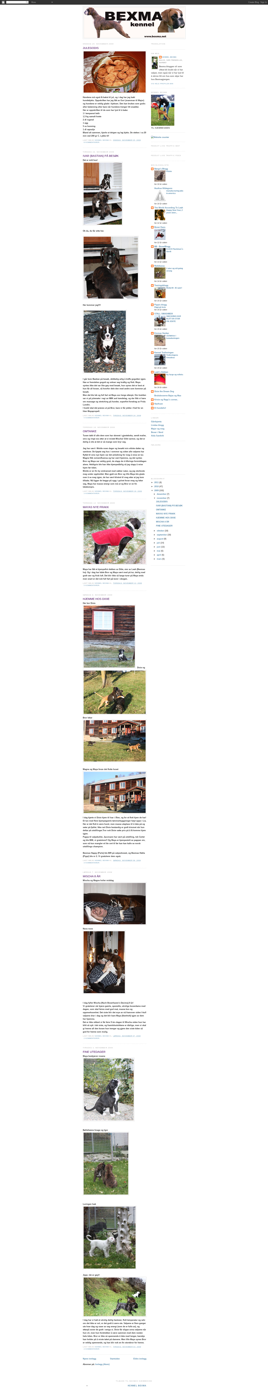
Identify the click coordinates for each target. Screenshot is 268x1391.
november (162, 498)
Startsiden (115, 1359)
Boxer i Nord (157, 432)
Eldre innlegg (139, 1359)
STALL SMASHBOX (163, 314)
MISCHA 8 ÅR (91, 876)
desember (162, 494)
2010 (156, 486)
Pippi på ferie (160, 307)
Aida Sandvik (157, 436)
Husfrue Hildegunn (163, 188)
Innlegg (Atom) (102, 1364)
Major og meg (157, 429)
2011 (156, 482)
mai (159, 551)
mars (159, 559)
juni (159, 547)
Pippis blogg (160, 305)
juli (159, 543)
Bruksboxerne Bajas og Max (167, 395)
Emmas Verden (161, 333)
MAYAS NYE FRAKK (96, 507)
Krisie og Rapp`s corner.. (166, 399)
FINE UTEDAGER (94, 1051)
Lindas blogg (157, 425)
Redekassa (159, 266)
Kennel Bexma (137, 1385)
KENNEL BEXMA (169, 57)
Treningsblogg (161, 285)
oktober (161, 531)
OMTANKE (89, 431)
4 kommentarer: (92, 863)
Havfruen (158, 404)
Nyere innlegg (89, 1359)
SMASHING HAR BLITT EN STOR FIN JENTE (173, 318)
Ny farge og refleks (174, 375)
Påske (169, 171)
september (162, 535)
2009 (156, 490)
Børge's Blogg (161, 169)
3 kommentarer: (92, 493)
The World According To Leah (168, 207)
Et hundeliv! (160, 408)
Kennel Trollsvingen (164, 352)
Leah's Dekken (161, 372)
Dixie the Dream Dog (164, 391)
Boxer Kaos (159, 227)
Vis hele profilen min (162, 84)
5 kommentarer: (92, 418)
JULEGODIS (91, 48)
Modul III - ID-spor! (174, 288)
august (160, 539)
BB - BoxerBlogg (162, 246)
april (159, 555)
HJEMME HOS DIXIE (96, 598)
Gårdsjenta (156, 421)
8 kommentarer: (92, 142)
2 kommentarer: (92, 1038)
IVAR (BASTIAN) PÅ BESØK (101, 155)
